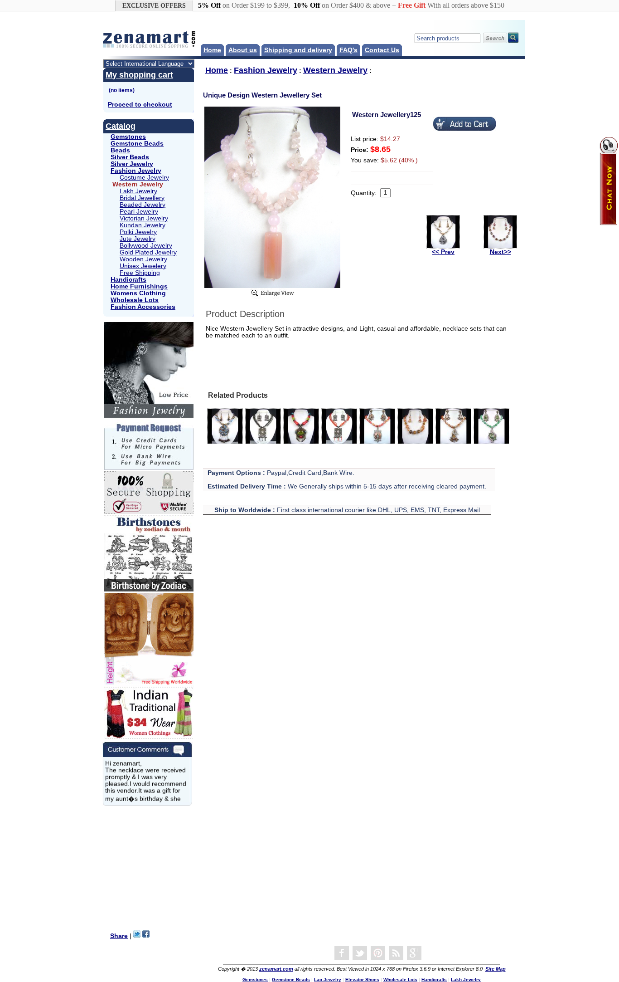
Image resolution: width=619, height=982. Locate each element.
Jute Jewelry (137, 238)
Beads (120, 150)
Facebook (341, 953)
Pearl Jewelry (139, 211)
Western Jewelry (335, 70)
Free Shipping (140, 272)
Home (212, 50)
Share (119, 936)
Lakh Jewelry (138, 191)
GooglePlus (414, 953)
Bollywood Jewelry (146, 245)
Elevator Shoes (362, 979)
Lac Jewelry (327, 979)
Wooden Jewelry (143, 259)
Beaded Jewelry (142, 204)
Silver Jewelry (132, 164)
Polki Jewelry (138, 232)
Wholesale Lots (135, 300)
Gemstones (128, 136)
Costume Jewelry (144, 177)
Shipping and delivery (298, 50)
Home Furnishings (139, 286)
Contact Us (382, 50)
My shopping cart (139, 74)
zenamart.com (276, 969)
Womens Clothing (138, 293)
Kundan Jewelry (142, 225)
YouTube (378, 953)
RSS (396, 953)
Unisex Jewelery (143, 266)
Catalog (120, 126)
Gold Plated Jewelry (148, 252)
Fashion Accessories (143, 306)
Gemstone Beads (137, 143)
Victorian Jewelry (144, 218)
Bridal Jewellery (142, 198)
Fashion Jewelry (136, 170)
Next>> (500, 252)
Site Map (495, 969)
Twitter (360, 953)
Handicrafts (128, 279)
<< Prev (443, 252)
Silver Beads (130, 157)
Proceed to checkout (140, 104)
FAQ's (348, 50)
